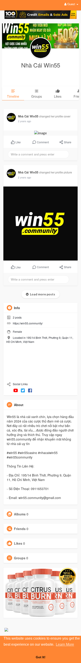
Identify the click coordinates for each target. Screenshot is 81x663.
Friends (20, 528)
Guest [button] (71, 4)
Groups (19, 558)
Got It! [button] (40, 657)
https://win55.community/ (28, 323)
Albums (20, 514)
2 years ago (24, 121)
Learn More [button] (65, 644)
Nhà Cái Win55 (40, 65)
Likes (18, 543)
